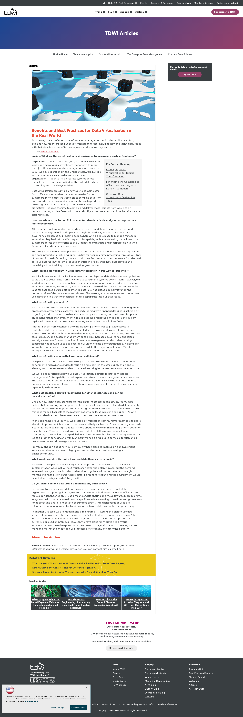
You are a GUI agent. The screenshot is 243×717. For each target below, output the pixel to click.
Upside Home (60, 54)
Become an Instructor (156, 673)
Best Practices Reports (201, 673)
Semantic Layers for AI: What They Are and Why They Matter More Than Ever (75, 572)
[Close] (86, 687)
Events (143, 3)
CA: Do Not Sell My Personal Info (136, 704)
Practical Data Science (180, 54)
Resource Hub (196, 669)
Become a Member (155, 669)
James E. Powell (49, 151)
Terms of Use (108, 704)
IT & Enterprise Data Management (145, 54)
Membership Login (203, 3)
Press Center (119, 677)
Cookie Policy (91, 704)
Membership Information (121, 648)
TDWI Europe (119, 685)
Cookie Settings (57, 708)
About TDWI (119, 669)
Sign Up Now (190, 74)
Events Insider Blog (155, 693)
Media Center (119, 681)
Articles (193, 685)
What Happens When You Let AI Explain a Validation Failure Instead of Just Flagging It (79, 563)
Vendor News (152, 677)
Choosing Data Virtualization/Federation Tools (120, 197)
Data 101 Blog (152, 689)
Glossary (149, 697)
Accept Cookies (78, 708)
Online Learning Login (228, 3)
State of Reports (197, 677)
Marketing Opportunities (157, 681)
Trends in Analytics (83, 54)
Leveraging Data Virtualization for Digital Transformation (120, 173)
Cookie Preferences (167, 704)
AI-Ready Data (196, 689)
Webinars (194, 681)
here (121, 549)
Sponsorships (184, 3)
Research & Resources (162, 3)
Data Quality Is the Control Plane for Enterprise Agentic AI (64, 567)
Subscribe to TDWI (225, 12)
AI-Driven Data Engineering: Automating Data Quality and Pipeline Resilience (76, 603)
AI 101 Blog (150, 685)
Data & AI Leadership (109, 54)
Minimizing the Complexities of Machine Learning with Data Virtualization (122, 185)
